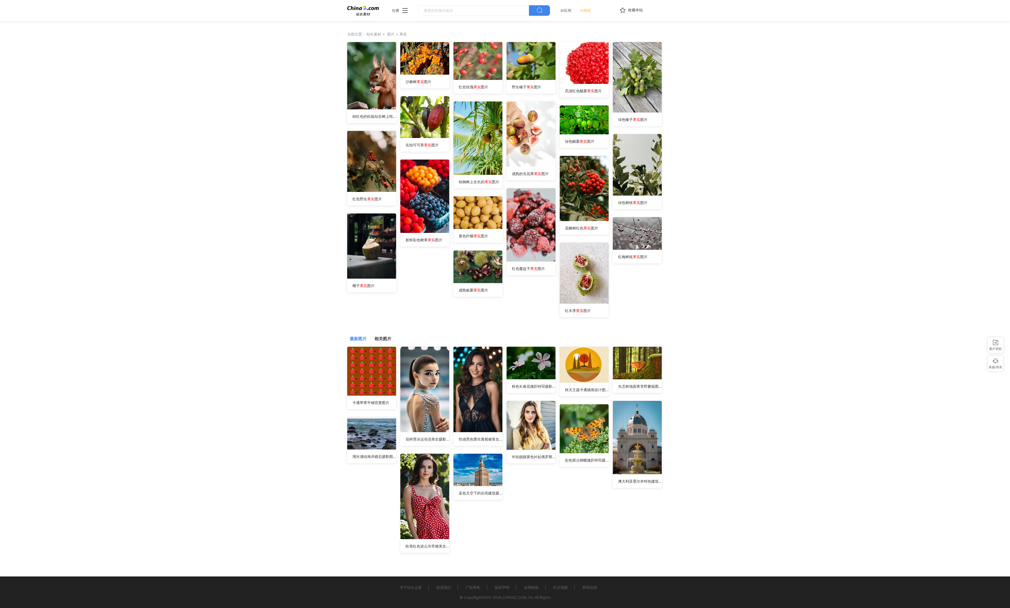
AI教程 (585, 10)
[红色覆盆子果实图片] (531, 260)
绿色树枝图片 (633, 202)
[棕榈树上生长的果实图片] (477, 173)
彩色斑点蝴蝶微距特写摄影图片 (587, 460)
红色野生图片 (367, 199)
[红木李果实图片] (584, 302)
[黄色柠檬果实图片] (477, 227)
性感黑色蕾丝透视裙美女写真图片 (480, 439)
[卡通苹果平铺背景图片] (371, 394)
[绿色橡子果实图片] (639, 111)
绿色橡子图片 (633, 119)
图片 (391, 34)
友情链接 (531, 587)
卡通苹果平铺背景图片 (370, 402)
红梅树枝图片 (633, 256)
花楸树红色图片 (581, 228)
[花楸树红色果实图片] (584, 219)
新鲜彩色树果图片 (424, 240)
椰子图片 (363, 285)
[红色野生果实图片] (371, 190)
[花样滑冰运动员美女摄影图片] (424, 430)
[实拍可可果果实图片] (428, 136)
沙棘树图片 (418, 81)
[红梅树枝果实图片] (637, 248)
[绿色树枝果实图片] (637, 194)
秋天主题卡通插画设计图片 (587, 389)
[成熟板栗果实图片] (477, 281)
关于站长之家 (411, 587)
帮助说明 (589, 587)
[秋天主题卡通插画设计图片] (584, 381)
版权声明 (502, 587)
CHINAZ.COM (514, 597)
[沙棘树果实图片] (424, 73)
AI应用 (565, 10)
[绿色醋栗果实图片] (584, 133)
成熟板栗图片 (473, 290)
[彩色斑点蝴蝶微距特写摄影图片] (584, 451)
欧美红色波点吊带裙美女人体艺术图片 (427, 546)
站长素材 (373, 34)
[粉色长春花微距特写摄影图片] (531, 378)
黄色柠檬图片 (473, 236)
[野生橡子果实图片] (535, 78)
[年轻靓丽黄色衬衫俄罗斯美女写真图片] (531, 448)
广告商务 (473, 587)
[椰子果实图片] (371, 277)
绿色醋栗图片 (579, 141)
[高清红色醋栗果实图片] (588, 82)
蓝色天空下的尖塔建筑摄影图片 (480, 493)
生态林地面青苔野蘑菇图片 (640, 386)
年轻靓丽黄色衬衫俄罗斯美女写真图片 (534, 456)
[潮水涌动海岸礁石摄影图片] (371, 448)
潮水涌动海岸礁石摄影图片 (374, 456)
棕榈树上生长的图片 (479, 182)
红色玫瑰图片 (473, 87)
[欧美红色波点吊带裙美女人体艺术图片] (424, 537)
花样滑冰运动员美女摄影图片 (427, 439)
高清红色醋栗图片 (583, 91)
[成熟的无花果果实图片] (531, 165)
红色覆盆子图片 (528, 268)
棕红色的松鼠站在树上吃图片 (374, 116)
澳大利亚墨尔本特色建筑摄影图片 (640, 481)
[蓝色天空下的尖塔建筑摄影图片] (477, 484)
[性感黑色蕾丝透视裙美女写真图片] (477, 430)
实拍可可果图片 (422, 145)
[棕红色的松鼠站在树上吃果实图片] (371, 108)
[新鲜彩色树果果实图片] (424, 231)
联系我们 (443, 587)
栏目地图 (560, 587)
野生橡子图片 (526, 87)
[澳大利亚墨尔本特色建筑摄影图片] (637, 473)
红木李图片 (578, 310)
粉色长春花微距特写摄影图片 (534, 386)
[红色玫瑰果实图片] (481, 78)
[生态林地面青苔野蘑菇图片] (637, 378)
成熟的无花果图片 (530, 173)
